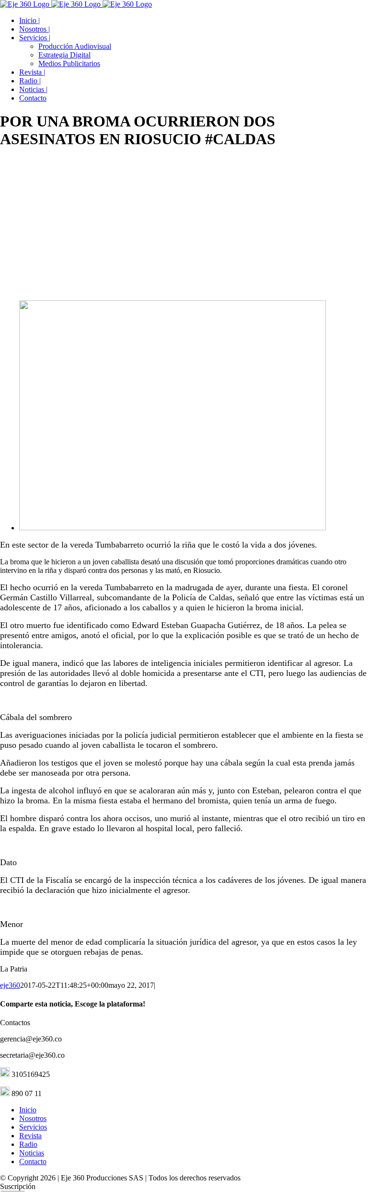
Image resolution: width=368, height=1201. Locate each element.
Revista (30, 1136)
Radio (28, 1144)
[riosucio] (172, 528)
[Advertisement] (184, 226)
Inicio (27, 1110)
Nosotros (32, 1118)
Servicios (33, 1127)
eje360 (10, 985)
